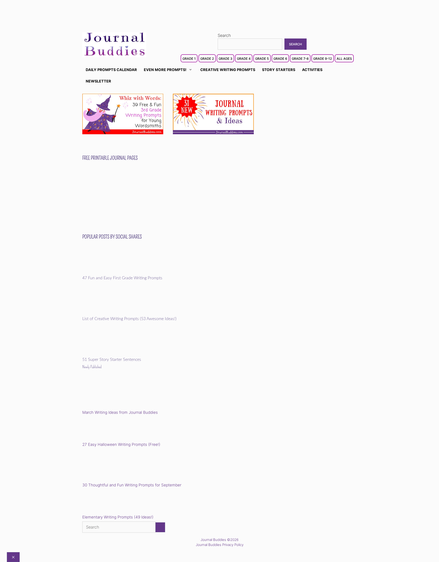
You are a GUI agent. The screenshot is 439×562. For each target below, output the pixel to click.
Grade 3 (225, 58)
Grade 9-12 (322, 58)
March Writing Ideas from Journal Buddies (120, 412)
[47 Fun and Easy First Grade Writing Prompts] (114, 272)
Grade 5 (262, 58)
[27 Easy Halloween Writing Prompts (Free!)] (105, 429)
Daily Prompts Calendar (111, 69)
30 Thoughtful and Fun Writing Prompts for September (131, 485)
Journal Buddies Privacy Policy (220, 545)
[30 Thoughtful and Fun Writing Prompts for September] (114, 465)
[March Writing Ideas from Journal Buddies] (114, 393)
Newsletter (98, 81)
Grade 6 (280, 58)
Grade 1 (189, 58)
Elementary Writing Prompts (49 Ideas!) (117, 517)
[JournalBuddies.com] (114, 44)
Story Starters (278, 69)
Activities (312, 69)
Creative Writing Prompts (227, 69)
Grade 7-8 (300, 58)
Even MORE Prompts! (165, 69)
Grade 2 (207, 58)
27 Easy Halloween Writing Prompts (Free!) (121, 444)
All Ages (344, 58)
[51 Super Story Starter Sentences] (114, 354)
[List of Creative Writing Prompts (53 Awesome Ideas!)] (114, 313)
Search (224, 35)
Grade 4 (244, 58)
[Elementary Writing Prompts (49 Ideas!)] (105, 502)
